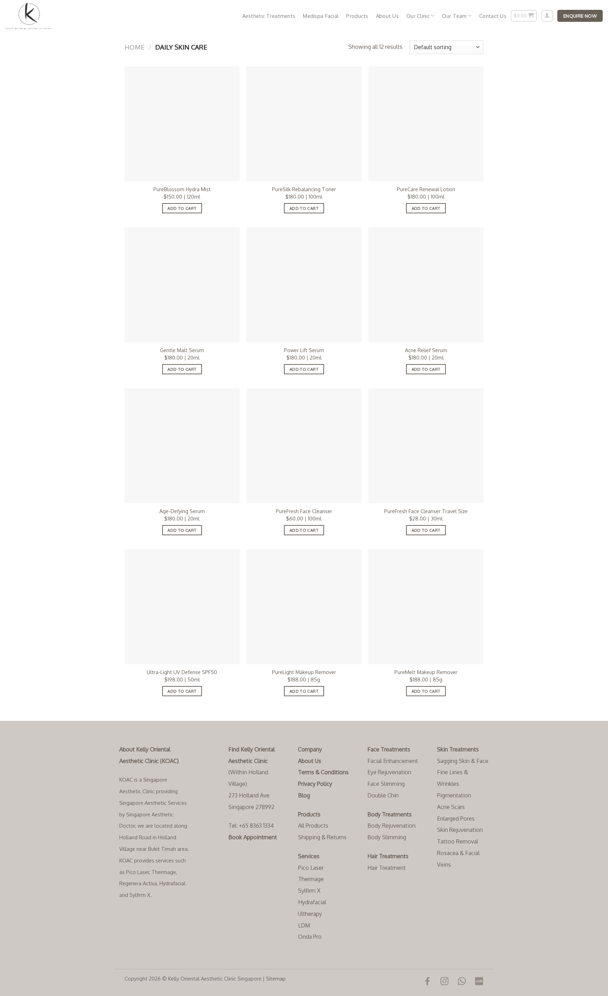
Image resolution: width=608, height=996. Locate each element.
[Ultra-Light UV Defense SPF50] (182, 606)
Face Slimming (386, 783)
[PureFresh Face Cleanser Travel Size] (425, 445)
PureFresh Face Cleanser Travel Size (426, 511)
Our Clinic (418, 16)
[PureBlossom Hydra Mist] (182, 123)
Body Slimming (386, 837)
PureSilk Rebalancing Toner (304, 189)
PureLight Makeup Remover (304, 672)
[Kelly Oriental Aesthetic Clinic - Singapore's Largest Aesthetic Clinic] (40, 16)
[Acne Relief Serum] (425, 284)
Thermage (311, 878)
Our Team (454, 16)
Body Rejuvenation (391, 825)
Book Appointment (252, 837)
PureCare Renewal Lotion (426, 189)
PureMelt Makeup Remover (425, 672)
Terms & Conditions (323, 772)
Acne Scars (451, 806)
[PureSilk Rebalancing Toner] (303, 123)
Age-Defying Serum (182, 511)
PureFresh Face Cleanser (304, 511)
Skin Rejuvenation (460, 829)
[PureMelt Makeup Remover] (425, 606)
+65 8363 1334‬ (256, 825)
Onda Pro (310, 936)
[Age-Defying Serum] (182, 445)
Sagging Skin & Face (462, 760)
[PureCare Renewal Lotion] (425, 123)
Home (135, 47)
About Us (387, 16)
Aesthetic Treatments (269, 16)
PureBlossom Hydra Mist (182, 189)
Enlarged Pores (456, 818)
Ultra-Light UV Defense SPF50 (182, 672)
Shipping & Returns (322, 837)
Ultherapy (310, 913)
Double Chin (383, 795)
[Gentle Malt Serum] (182, 284)
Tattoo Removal (457, 841)
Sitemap (276, 978)
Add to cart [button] (181, 208)
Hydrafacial (312, 902)
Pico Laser (311, 867)
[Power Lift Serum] (303, 284)
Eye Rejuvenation (389, 772)
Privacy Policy (315, 783)
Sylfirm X (309, 890)
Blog (304, 795)
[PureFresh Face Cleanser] (303, 445)
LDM (304, 925)
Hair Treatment (386, 867)
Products (357, 16)
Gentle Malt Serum (182, 350)
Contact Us (492, 16)
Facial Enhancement (392, 760)
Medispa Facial (320, 16)
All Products (313, 825)
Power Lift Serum (304, 350)
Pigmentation (454, 795)
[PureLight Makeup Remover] (303, 606)
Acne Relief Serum (426, 350)
